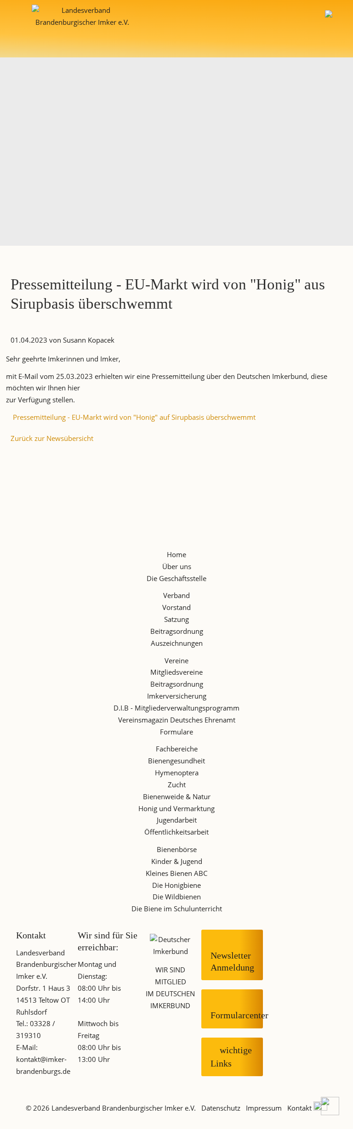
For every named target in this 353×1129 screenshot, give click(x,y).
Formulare (176, 731)
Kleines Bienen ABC (176, 873)
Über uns (176, 566)
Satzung (176, 619)
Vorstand (176, 607)
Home (176, 554)
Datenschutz (220, 1107)
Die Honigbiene (176, 885)
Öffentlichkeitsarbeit (176, 831)
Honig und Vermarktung (176, 808)
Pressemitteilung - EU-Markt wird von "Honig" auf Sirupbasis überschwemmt (134, 417)
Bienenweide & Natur (177, 796)
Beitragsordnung (176, 631)
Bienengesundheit (176, 760)
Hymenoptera (177, 772)
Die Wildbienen (177, 896)
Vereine (176, 660)
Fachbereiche (177, 748)
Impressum (264, 1107)
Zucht (177, 784)
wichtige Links (231, 1056)
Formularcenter (237, 1008)
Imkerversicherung (176, 695)
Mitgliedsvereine (176, 672)
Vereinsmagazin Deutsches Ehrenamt (176, 719)
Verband (176, 595)
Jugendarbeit (177, 819)
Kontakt (299, 1107)
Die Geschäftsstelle (176, 578)
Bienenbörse (177, 849)
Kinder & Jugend (176, 861)
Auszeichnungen (177, 643)
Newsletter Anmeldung (232, 954)
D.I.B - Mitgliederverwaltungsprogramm (176, 707)
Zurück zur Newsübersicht (52, 438)
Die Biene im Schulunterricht (176, 908)
